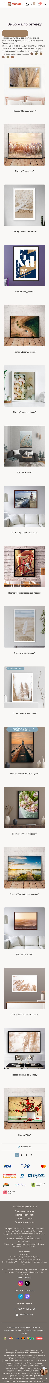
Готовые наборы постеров (24, 1206)
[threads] (27, 1283)
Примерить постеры (24, 1222)
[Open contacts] (44, 1371)
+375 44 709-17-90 (26, 1309)
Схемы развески (24, 1218)
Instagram (20, 1283)
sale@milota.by (26, 1314)
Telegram (20, 1296)
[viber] (27, 1296)
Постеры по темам (24, 1215)
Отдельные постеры (24, 1211)
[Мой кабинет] (27, 4)
